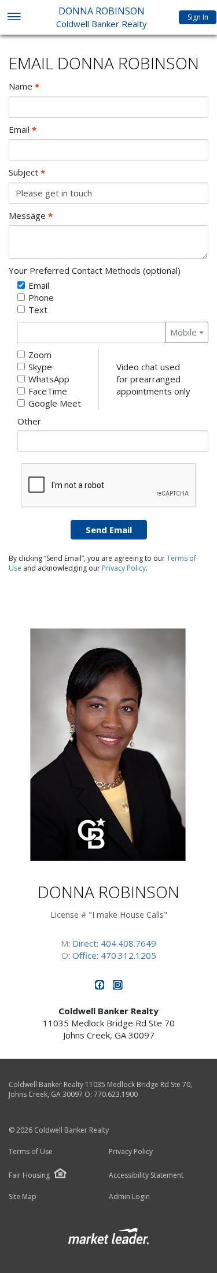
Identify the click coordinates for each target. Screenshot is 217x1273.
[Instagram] (118, 987)
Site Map (22, 1196)
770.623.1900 (116, 1094)
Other (29, 421)
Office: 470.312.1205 (114, 955)
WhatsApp (48, 379)
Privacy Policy (124, 568)
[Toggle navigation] (13, 17)
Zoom (40, 354)
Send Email (109, 529)
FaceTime (47, 391)
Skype (40, 367)
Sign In (197, 17)
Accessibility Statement (146, 1175)
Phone (41, 297)
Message (31, 216)
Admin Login (129, 1196)
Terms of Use (31, 1151)
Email (22, 130)
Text (37, 309)
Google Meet (54, 403)
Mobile (183, 332)
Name (24, 86)
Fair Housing (29, 1175)
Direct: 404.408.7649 (114, 943)
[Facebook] (101, 987)
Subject (27, 172)
